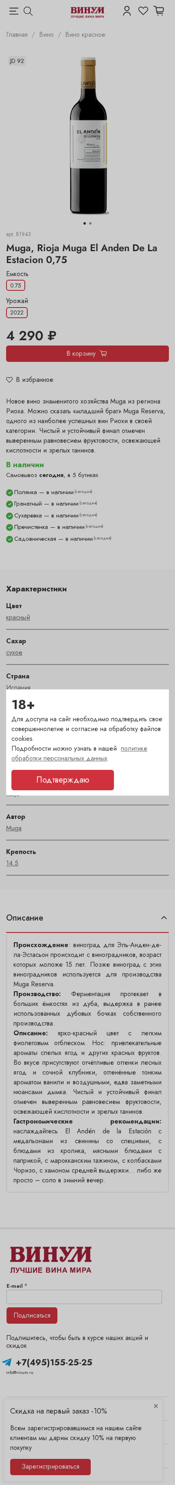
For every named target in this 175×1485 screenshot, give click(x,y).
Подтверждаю (62, 780)
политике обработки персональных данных (79, 753)
